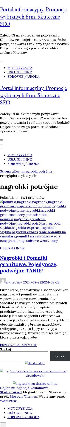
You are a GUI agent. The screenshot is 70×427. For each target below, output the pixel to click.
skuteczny (14, 282)
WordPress (9, 401)
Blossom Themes (23, 396)
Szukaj (5, 349)
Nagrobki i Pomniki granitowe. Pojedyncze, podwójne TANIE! (28, 264)
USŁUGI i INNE (19, 72)
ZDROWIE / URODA (23, 76)
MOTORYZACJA (19, 68)
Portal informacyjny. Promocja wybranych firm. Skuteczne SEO (33, 17)
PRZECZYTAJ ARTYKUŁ (18, 345)
